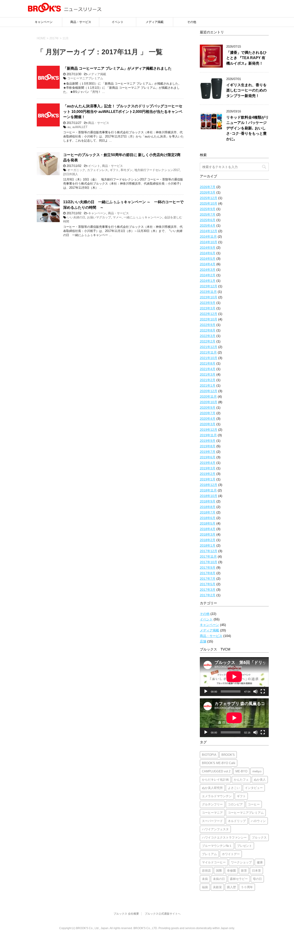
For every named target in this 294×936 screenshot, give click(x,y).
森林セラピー (239, 879)
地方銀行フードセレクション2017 (157, 170)
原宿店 (206, 870)
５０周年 (247, 887)
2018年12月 (208, 485)
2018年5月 (207, 523)
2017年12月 (208, 551)
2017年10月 (208, 562)
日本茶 (256, 870)
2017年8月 (207, 573)
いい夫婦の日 (76, 217)
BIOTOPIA (209, 754)
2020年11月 (208, 396)
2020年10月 (208, 402)
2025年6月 (207, 220)
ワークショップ (241, 862)
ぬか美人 (260, 779)
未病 (205, 879)
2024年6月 (207, 253)
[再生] (206, 691)
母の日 (257, 879)
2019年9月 (207, 440)
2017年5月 (207, 584)
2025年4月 (207, 225)
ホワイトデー (231, 854)
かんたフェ (241, 779)
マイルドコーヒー (214, 862)
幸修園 (231, 870)
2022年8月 (207, 330)
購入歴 (231, 887)
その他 (191, 22)
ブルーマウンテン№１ (217, 846)
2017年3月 (207, 589)
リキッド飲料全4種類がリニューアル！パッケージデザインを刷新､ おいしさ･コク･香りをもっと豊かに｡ (247, 128)
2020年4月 (207, 418)
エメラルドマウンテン (217, 796)
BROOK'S (228, 754)
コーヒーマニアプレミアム (85, 78)
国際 (219, 870)
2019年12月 (208, 429)
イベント (118, 22)
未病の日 (219, 879)
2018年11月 (208, 490)
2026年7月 (207, 187)
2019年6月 (207, 457)
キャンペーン (44, 22)
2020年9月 (207, 407)
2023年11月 (208, 292)
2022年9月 (207, 325)
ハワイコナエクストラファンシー (224, 837)
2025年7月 (207, 214)
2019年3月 (207, 468)
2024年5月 (207, 258)
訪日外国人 (70, 174)
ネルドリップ (237, 821)
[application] (234, 676)
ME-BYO (241, 771)
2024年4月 (207, 264)
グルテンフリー (212, 804)
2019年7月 (207, 452)
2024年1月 (207, 281)
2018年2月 (207, 540)
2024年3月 (207, 269)
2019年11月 (208, 435)
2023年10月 (208, 297)
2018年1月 (207, 545)
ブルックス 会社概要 (126, 913)
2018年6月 (207, 518)
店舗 (203, 641)
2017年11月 (208, 556)
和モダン (127, 170)
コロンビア (235, 804)
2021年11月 (208, 352)
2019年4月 (207, 463)
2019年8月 (207, 446)
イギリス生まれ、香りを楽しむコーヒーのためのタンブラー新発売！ (246, 90)
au (69, 127)
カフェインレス (97, 170)
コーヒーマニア (212, 812)
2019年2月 (207, 474)
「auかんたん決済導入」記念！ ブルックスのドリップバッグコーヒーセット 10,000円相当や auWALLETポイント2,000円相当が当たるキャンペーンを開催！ (122, 111)
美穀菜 (217, 887)
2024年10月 (208, 242)
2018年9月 (207, 501)
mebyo (256, 771)
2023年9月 (207, 303)
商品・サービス (80, 22)
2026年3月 (207, 192)
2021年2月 (207, 380)
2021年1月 (207, 385)
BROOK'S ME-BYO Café (218, 763)
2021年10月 (208, 358)
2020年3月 (207, 424)
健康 (260, 862)
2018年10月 (208, 496)
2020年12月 (208, 391)
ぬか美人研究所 (212, 788)
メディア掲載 (155, 22)
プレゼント (244, 846)
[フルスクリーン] (262, 691)
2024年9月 (207, 247)
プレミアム (209, 854)
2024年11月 (208, 236)
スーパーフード (212, 821)
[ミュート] (255, 691)
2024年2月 (207, 275)
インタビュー (254, 788)
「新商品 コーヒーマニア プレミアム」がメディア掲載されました (117, 68)
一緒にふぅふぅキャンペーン (143, 217)
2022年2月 (207, 341)
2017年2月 (207, 595)
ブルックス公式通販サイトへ (163, 913)
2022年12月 (208, 314)
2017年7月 (207, 578)
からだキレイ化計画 (215, 779)
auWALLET (80, 127)
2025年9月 (207, 209)
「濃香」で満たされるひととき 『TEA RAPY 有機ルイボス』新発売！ (246, 58)
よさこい (234, 788)
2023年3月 (207, 308)
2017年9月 (207, 567)
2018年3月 (207, 534)
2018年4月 (207, 529)
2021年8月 (207, 363)
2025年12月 (208, 198)
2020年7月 (207, 413)
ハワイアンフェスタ (215, 829)
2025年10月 (208, 203)
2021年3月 (207, 374)
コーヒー (254, 804)
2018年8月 (207, 507)
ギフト (114, 170)
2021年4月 (207, 369)
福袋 (205, 887)
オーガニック (76, 170)
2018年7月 (207, 512)
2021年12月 (208, 347)
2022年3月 (207, 336)
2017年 (54, 38)
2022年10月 (208, 319)
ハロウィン (258, 821)
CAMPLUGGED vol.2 (216, 771)
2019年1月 (207, 479)
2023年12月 (208, 286)
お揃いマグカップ (99, 217)
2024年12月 (208, 231)
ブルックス (259, 837)
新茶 (244, 870)
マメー (117, 217)
